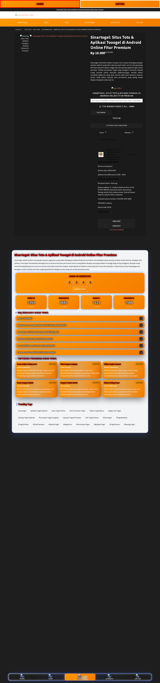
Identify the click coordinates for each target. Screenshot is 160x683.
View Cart (117, 221)
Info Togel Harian (92, 418)
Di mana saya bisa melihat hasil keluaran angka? (36, 352)
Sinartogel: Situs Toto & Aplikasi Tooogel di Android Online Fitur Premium (80, 9)
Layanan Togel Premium (72, 418)
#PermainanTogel (83, 424)
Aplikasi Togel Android (39, 411)
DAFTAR (120, 3)
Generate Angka (80, 289)
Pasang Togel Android (26, 418)
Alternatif (109, 679)
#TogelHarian (114, 424)
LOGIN (40, 3)
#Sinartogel (107, 418)
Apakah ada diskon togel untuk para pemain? (35, 339)
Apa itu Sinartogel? (24, 318)
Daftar (80, 679)
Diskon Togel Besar (97, 411)
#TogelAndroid (121, 418)
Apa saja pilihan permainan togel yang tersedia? (36, 345)
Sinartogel (22, 411)
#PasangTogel (129, 424)
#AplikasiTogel (99, 424)
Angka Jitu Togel (114, 411)
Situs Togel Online (58, 411)
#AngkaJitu (67, 424)
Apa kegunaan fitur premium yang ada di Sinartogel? (38, 332)
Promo (22, 679)
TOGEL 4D (18, 29)
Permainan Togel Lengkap (49, 418)
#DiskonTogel (54, 424)
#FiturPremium (38, 424)
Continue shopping (116, 229)
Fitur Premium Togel (77, 411)
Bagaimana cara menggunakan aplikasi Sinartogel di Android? (41, 325)
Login (50, 679)
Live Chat (138, 679)
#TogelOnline (23, 424)
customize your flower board (116, 125)
